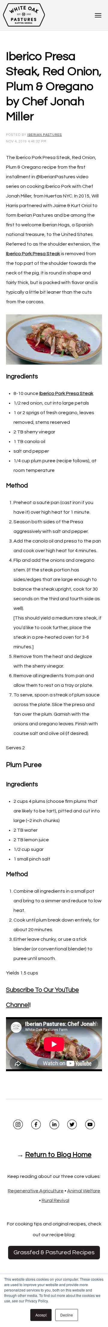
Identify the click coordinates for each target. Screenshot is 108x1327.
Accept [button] (40, 1314)
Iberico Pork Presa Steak (66, 393)
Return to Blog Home (58, 1154)
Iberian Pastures (44, 134)
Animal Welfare (83, 1190)
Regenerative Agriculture (36, 1190)
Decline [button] (66, 1314)
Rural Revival (55, 1200)
